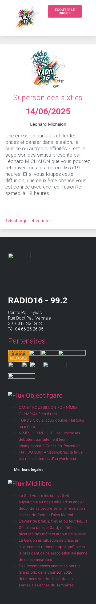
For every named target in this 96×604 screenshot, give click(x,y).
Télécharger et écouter (28, 220)
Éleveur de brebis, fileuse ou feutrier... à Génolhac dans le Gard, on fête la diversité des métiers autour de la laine (53, 527)
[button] (67, 24)
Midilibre (38, 484)
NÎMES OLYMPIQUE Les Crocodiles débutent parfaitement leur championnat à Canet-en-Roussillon (50, 439)
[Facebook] (77, 24)
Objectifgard (44, 395)
